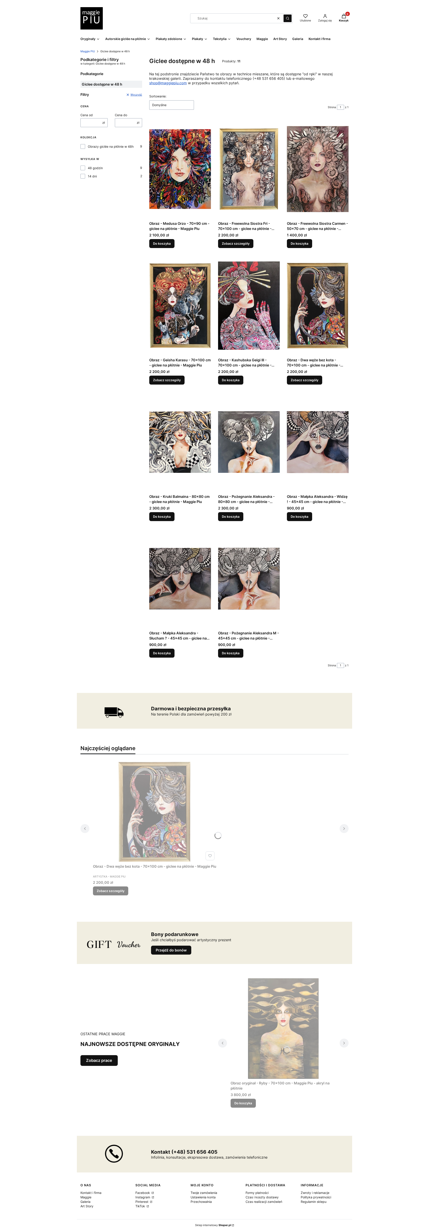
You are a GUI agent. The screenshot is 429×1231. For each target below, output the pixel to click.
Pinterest (142, 1202)
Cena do (121, 115)
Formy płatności (257, 1193)
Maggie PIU (87, 51)
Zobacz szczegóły (236, 243)
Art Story (86, 1206)
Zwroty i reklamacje (315, 1193)
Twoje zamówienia (204, 1193)
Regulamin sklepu (313, 1202)
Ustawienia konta (203, 1197)
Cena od (86, 115)
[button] (288, 18)
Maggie (85, 1197)
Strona (332, 107)
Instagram (143, 1197)
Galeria (85, 1202)
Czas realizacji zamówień (264, 1202)
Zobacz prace (99, 1060)
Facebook (143, 1193)
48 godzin (95, 168)
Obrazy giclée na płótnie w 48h (111, 146)
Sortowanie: (157, 96)
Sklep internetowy (213, 1225)
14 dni (92, 176)
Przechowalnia (201, 1202)
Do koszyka (162, 243)
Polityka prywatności (316, 1197)
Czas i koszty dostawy (262, 1197)
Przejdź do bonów (171, 950)
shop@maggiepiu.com (168, 83)
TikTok (140, 1206)
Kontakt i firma (90, 1193)
